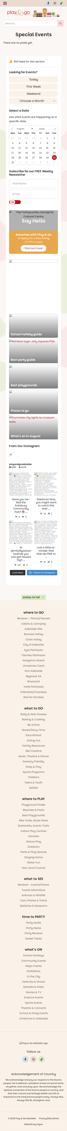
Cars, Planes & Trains (33, 900)
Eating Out (33, 740)
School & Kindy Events (33, 1013)
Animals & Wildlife (33, 895)
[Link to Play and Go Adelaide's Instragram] (54, 3)
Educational (33, 735)
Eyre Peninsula (33, 650)
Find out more (33, 248)
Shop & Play (33, 767)
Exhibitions (33, 971)
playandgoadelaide (20, 475)
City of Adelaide (33, 645)
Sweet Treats (33, 938)
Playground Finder (33, 805)
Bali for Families (33, 697)
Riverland (33, 681)
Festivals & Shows (33, 982)
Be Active (33, 725)
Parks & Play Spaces (33, 852)
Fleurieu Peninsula (33, 655)
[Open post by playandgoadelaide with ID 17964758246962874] (21, 532)
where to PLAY (33, 799)
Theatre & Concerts (33, 1008)
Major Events (33, 966)
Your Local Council (33, 868)
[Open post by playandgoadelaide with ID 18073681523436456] (21, 484)
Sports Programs (33, 772)
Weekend (33, 94)
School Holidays (33, 955)
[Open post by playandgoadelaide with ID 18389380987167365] (46, 532)
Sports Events (33, 1003)
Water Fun (33, 862)
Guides (33, 788)
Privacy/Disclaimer (49, 1118)
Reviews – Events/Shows (33, 885)
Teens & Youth (33, 782)
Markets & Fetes (33, 987)
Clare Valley (34, 639)
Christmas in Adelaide (33, 1018)
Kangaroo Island (33, 660)
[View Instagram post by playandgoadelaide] (30, 494)
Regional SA (33, 676)
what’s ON (33, 949)
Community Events (33, 961)
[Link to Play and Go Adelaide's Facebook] (48, 3)
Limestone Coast (33, 666)
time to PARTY (33, 916)
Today (33, 79)
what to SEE (33, 879)
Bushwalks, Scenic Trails (33, 826)
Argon (39, 1124)
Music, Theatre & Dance (33, 756)
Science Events (33, 997)
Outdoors (33, 847)
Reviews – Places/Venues (33, 618)
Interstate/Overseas (33, 692)
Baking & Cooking (33, 719)
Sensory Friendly (33, 761)
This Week (33, 87)
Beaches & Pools (33, 810)
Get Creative (33, 751)
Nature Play (33, 841)
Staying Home (33, 857)
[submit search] (60, 23)
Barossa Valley (33, 634)
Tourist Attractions (33, 890)
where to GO (33, 612)
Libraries (33, 836)
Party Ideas (33, 928)
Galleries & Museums (33, 906)
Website (28, 1124)
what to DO (33, 708)
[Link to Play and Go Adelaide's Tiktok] (61, 3)
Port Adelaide (33, 671)
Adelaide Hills (33, 629)
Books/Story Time (33, 730)
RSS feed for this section (29, 61)
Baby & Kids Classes (33, 714)
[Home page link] (33, 12)
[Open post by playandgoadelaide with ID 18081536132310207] (46, 484)
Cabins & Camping (33, 624)
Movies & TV (33, 992)
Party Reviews (33, 933)
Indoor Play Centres (33, 831)
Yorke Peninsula (33, 687)
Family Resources (33, 746)
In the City (33, 976)
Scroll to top (31, 597)
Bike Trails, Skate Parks (33, 820)
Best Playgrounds (33, 815)
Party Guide (33, 923)
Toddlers (33, 777)
